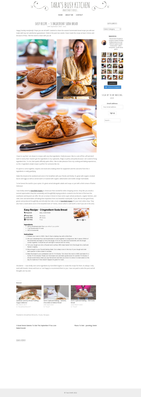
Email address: (112, 103)
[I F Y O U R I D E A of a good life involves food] (120, 54)
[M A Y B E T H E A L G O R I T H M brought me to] (115, 54)
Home (60, 15)
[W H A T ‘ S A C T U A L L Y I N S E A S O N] (120, 60)
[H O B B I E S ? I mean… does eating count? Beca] (120, 66)
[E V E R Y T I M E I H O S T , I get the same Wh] (120, 77)
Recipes (46, 315)
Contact (79, 15)
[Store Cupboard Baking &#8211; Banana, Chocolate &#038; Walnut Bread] (56, 292)
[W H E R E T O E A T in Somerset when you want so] (103, 71)
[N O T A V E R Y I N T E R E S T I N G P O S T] (109, 71)
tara (64, 26)
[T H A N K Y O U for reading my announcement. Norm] (109, 60)
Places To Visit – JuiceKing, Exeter (85, 325)
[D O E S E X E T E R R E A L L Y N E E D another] (109, 77)
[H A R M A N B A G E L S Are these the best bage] (109, 54)
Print (80, 220)
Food (40, 315)
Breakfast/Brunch (30, 315)
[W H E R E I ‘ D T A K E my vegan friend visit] (109, 66)
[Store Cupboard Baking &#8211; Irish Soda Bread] (83, 292)
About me (69, 15)
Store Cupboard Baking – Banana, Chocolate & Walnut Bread (55, 302)
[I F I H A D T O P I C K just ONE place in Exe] (120, 71)
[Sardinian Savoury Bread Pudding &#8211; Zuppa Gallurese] (28, 292)
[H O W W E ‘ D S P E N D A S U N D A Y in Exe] (115, 60)
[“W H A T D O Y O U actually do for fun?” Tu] (103, 77)
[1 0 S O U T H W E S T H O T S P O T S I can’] (115, 66)
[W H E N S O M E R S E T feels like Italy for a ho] (103, 66)
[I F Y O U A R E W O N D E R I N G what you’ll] (115, 71)
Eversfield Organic (37, 191)
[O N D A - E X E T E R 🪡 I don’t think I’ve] (115, 77)
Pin (85, 220)
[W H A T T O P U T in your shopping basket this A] (103, 60)
